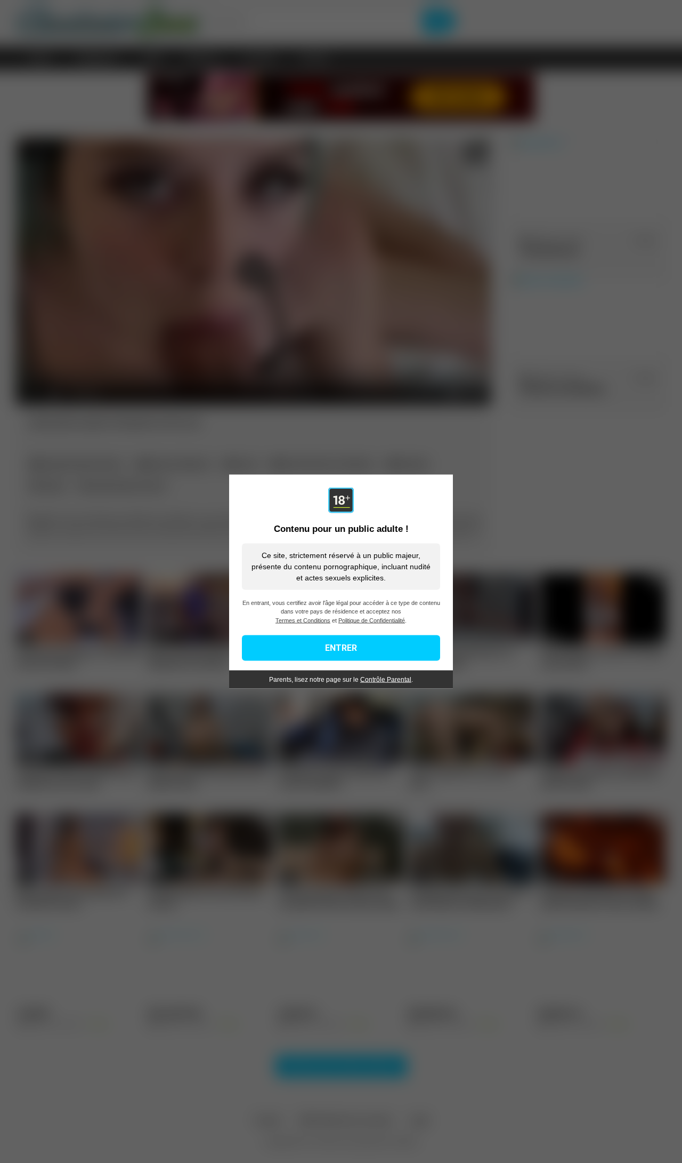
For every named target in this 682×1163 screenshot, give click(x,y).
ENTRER (341, 648)
